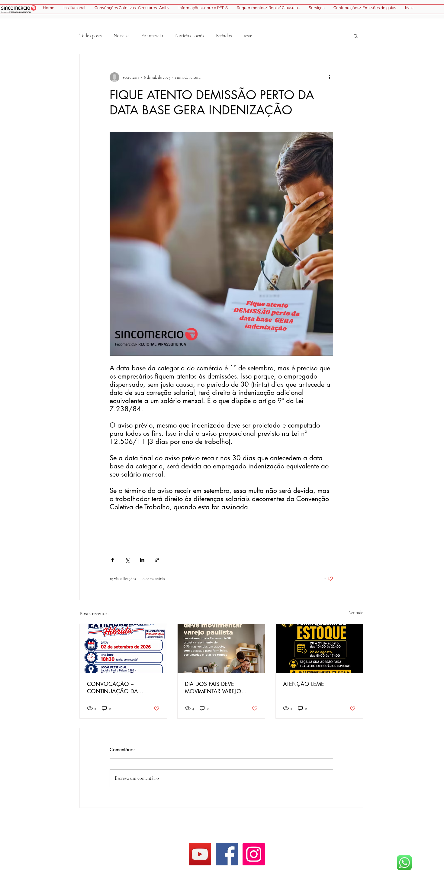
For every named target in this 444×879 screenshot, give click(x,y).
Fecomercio (152, 36)
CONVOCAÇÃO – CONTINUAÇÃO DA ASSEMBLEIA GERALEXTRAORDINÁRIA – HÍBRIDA (120, 687)
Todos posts (90, 36)
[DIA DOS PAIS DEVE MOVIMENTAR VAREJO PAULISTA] (221, 648)
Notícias (121, 36)
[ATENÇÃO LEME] (319, 648)
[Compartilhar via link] (157, 560)
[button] (356, 35)
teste (248, 36)
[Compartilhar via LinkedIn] (142, 560)
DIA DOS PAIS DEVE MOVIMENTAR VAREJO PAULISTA (213, 687)
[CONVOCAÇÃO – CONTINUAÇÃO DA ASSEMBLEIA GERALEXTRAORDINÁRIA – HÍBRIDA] (123, 648)
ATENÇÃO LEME (303, 683)
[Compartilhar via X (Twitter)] (127, 560)
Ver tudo (356, 612)
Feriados (224, 36)
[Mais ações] (329, 77)
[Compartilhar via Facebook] (112, 560)
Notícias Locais (189, 36)
